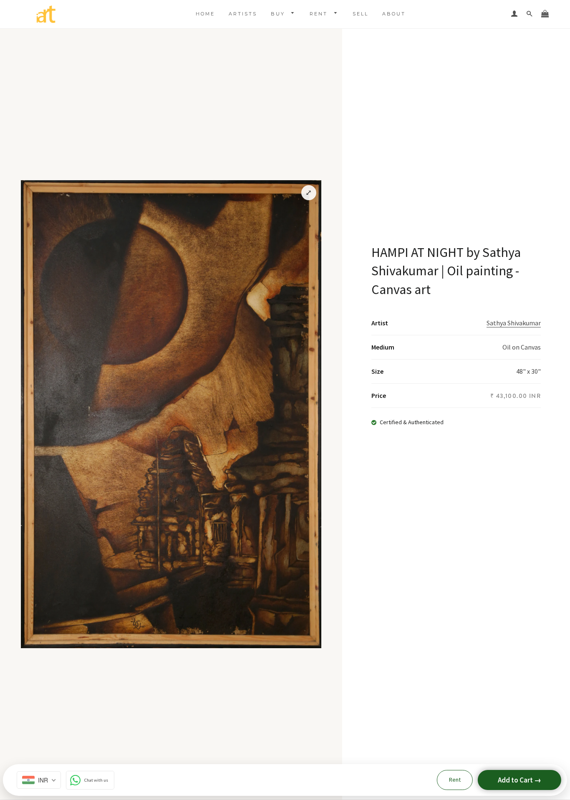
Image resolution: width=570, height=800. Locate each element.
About (394, 14)
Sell (360, 14)
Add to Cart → (519, 780)
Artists (243, 14)
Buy (279, 14)
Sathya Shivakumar (514, 323)
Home (205, 14)
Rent (320, 14)
